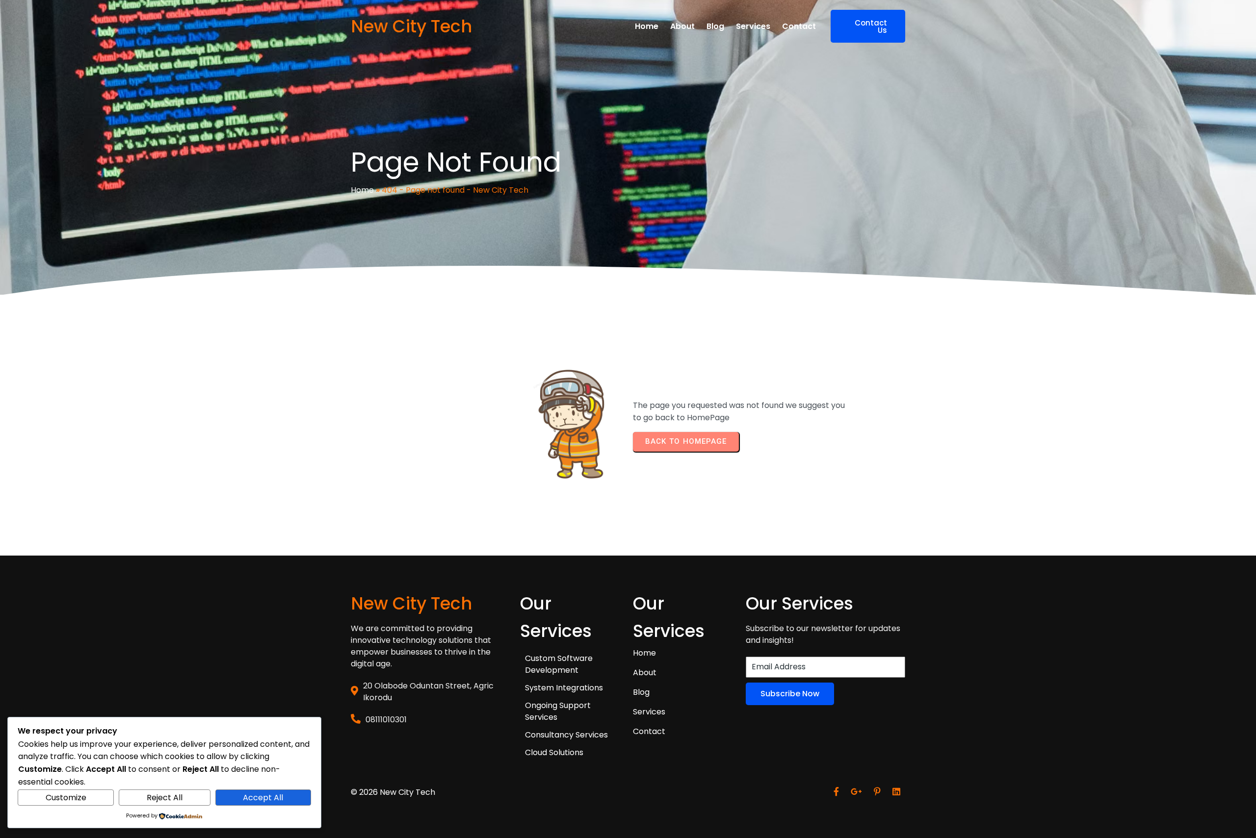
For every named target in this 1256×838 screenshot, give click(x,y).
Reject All (165, 797)
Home (362, 190)
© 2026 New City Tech (393, 792)
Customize (66, 797)
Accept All (263, 797)
